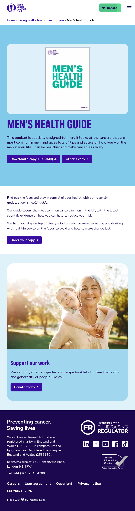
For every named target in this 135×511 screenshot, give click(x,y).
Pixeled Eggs (37, 500)
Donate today (24, 387)
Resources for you (50, 20)
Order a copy (75, 159)
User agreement (38, 483)
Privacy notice (89, 483)
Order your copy (23, 240)
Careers (13, 483)
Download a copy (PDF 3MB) (32, 159)
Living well (26, 20)
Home (11, 20)
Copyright (64, 483)
